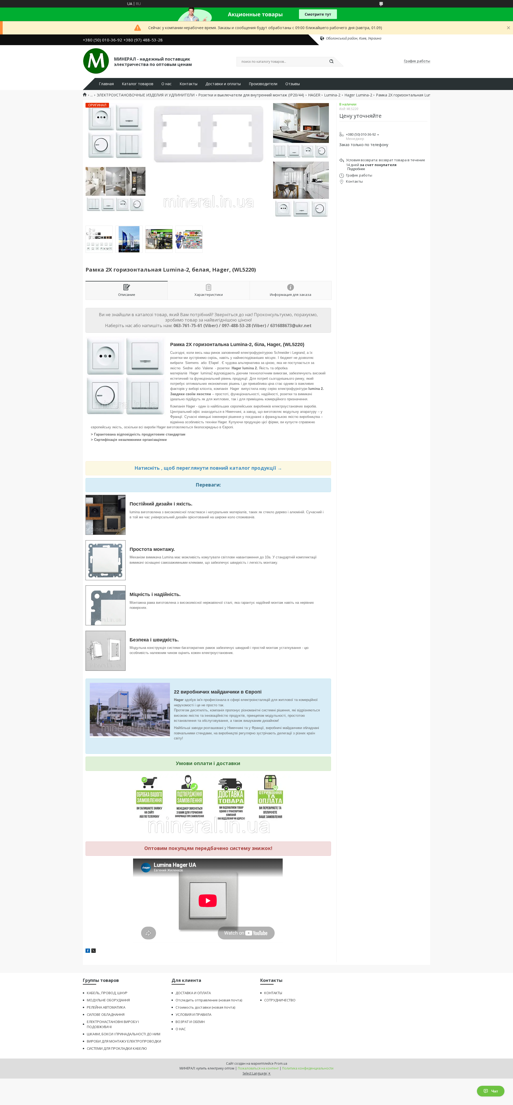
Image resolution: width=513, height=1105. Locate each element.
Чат (494, 1091)
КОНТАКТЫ (273, 992)
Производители (263, 84)
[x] (93, 951)
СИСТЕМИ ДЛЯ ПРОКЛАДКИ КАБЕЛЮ (117, 1048)
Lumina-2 (332, 95)
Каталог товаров (137, 84)
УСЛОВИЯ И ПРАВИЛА (193, 1014)
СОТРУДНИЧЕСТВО (280, 1000)
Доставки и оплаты (223, 84)
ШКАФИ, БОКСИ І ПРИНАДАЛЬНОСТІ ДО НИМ (123, 1034)
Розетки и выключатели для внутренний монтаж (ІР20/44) (251, 95)
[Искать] (331, 61)
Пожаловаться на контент (258, 1068)
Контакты (188, 84)
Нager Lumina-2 (358, 95)
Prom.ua (280, 1063)
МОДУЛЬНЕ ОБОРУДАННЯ (108, 1000)
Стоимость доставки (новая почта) (205, 1007)
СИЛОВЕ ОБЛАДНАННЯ (106, 1014)
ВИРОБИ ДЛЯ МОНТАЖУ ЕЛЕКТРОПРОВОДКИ (124, 1041)
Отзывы (292, 84)
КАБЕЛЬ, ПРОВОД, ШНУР (107, 992)
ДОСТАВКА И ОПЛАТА (193, 992)
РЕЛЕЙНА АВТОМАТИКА (106, 1007)
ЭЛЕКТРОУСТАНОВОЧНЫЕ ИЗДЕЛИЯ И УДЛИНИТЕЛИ (146, 95)
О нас (166, 84)
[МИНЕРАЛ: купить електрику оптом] (96, 61)
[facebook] (88, 951)
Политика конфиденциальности (307, 1068)
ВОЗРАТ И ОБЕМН (190, 1021)
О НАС (181, 1028)
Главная (106, 84)
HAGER (314, 95)
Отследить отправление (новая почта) (209, 1000)
